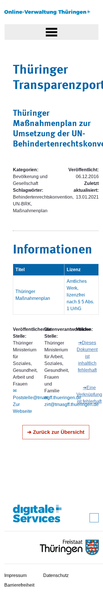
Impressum (15, 575)
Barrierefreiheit (19, 585)
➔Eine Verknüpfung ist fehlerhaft (89, 394)
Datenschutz (56, 575)
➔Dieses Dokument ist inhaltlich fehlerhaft (87, 356)
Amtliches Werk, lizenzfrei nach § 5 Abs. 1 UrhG (80, 295)
